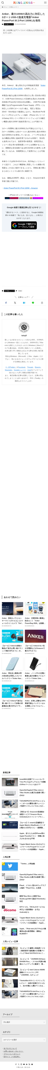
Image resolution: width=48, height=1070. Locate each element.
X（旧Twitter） (11, 367)
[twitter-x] (19, 1064)
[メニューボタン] (45, 2)
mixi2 (29, 370)
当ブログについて (10, 1048)
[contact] (32, 1064)
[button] (6, 303)
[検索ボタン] (2, 2)
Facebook (21, 367)
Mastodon (8, 370)
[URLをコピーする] (42, 303)
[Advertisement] (24, 44)
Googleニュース (20, 370)
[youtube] (24, 1064)
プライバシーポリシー (12, 1054)
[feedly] (27, 1064)
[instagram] (21, 1064)
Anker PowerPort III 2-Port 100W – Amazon (21, 188)
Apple (7, 198)
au (31, 198)
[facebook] (16, 1064)
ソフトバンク (24, 198)
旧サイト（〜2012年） (12, 1057)
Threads (30, 367)
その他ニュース (8, 24)
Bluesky (38, 367)
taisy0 (24, 335)
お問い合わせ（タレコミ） (14, 1051)
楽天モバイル (37, 198)
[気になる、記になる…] (24, 2)
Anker (20, 291)
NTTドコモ (13, 198)
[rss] (29, 1064)
